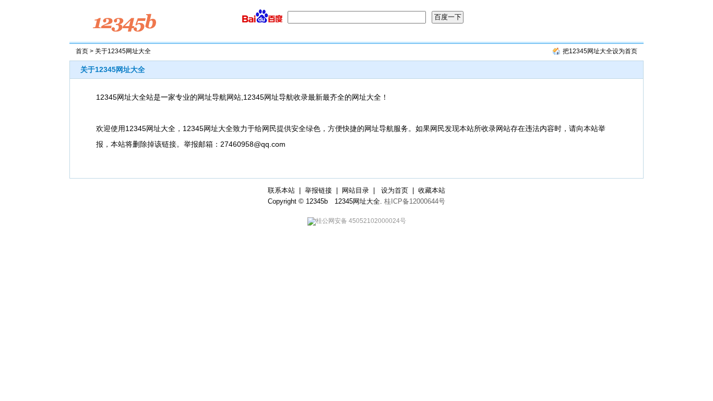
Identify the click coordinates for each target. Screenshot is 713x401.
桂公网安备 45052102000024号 (361, 221)
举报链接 (318, 190)
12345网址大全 (357, 201)
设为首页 (394, 190)
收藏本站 (431, 190)
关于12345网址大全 (112, 69)
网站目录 (355, 190)
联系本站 (281, 190)
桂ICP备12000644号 (414, 201)
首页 (82, 51)
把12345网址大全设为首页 (600, 51)
